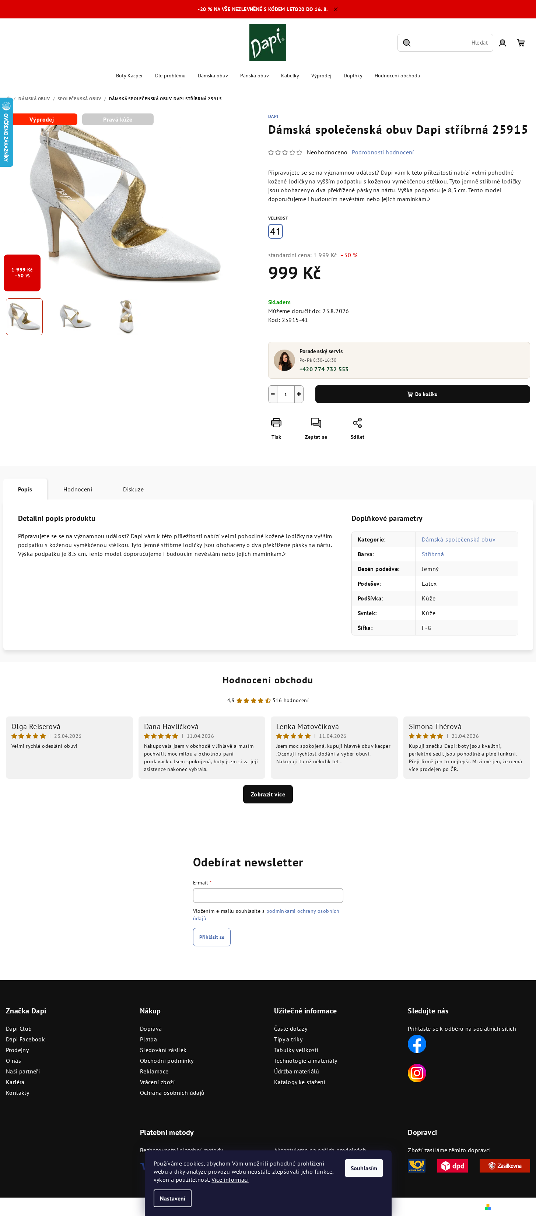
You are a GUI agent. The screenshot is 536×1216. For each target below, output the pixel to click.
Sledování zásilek (163, 1050)
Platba (148, 1039)
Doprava (151, 1028)
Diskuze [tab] (133, 489)
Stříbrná (433, 554)
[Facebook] (417, 1043)
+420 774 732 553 (324, 369)
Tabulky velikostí (296, 1050)
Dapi (273, 116)
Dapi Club (19, 1028)
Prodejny (17, 1050)
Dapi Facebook (25, 1039)
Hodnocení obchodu (268, 680)
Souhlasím (364, 1168)
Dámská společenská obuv (458, 539)
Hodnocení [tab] (77, 489)
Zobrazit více (268, 794)
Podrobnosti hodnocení (383, 152)
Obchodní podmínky (167, 1060)
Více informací (230, 1179)
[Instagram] (417, 1072)
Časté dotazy (291, 1028)
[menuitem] (129, 75)
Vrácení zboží (157, 1082)
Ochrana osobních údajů (172, 1092)
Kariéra (15, 1082)
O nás (13, 1060)
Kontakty (17, 1092)
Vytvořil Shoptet (513, 1206)
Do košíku (426, 394)
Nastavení (172, 1198)
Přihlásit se (211, 937)
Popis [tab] (25, 489)
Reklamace (154, 1071)
